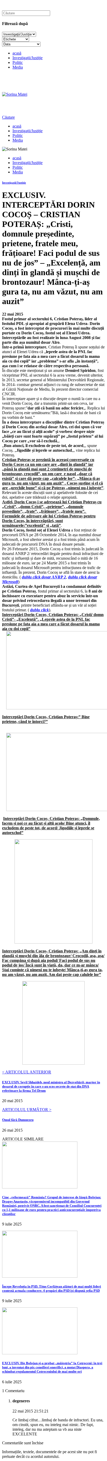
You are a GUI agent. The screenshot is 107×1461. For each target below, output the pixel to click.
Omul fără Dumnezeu (18, 1120)
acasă (16, 53)
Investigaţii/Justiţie (27, 58)
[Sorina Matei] (14, 94)
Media (17, 67)
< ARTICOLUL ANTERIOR (26, 1072)
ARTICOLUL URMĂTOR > (26, 1109)
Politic (17, 62)
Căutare (8, 117)
